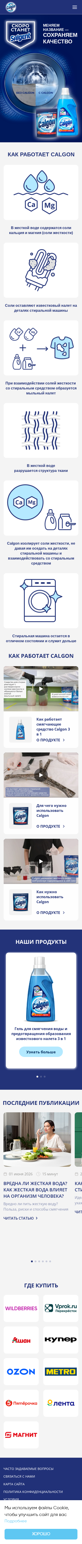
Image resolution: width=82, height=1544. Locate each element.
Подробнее (16, 1521)
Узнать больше (41, 1052)
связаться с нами (19, 1476)
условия (11, 1499)
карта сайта (14, 1484)
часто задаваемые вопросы (28, 1469)
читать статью (18, 1218)
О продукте (48, 740)
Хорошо (41, 1534)
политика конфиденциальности (33, 1492)
